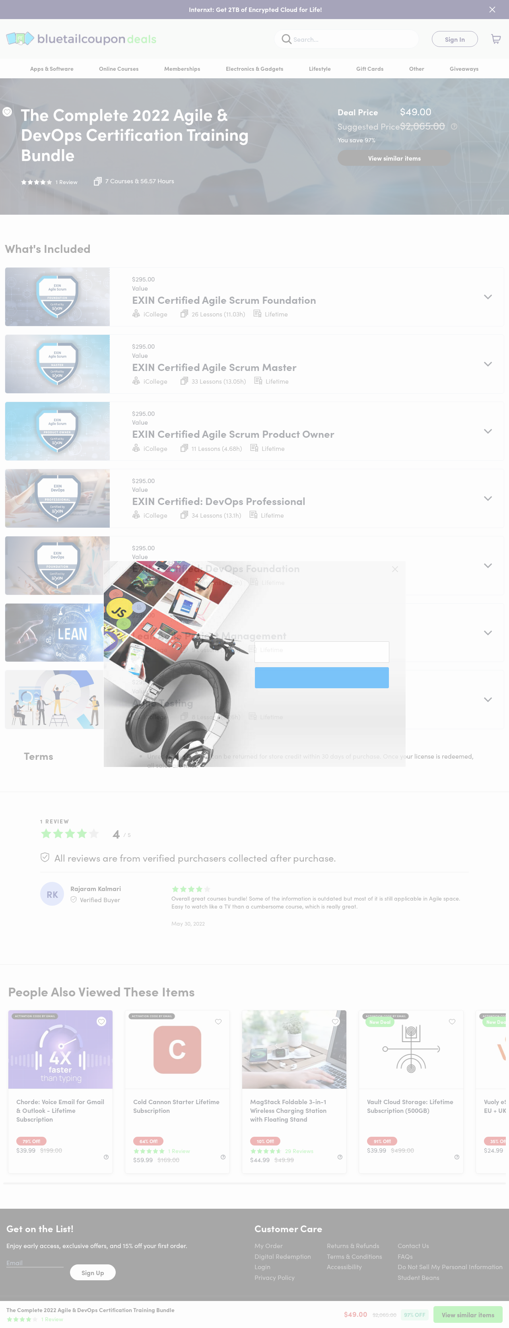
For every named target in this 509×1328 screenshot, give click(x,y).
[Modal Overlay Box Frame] (254, 664)
